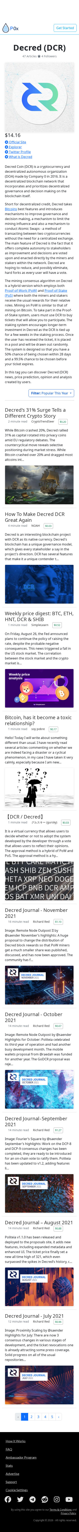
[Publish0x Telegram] (33, 1499)
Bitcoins (11, 209)
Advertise (12, 1474)
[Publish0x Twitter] (21, 1499)
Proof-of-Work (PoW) (21, 290)
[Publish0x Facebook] (8, 1499)
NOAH (36, 526)
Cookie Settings (17, 1490)
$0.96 (58, 1322)
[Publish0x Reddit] (45, 1499)
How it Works (16, 1441)
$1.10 (58, 922)
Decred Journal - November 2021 (36, 913)
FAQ (9, 1449)
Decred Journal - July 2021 (34, 1315)
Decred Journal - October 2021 (33, 1017)
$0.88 (58, 1228)
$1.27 (58, 1130)
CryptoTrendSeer (43, 421)
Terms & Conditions (61, 1509)
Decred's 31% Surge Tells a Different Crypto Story (35, 412)
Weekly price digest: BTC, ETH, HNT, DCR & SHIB (39, 616)
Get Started (65, 28)
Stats (9, 1465)
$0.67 (58, 1026)
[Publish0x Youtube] (70, 1499)
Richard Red (41, 922)
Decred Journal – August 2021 (39, 1222)
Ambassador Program (21, 1457)
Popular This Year (50, 393)
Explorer (15, 147)
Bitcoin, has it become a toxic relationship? (38, 720)
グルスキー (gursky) (44, 822)
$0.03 (48, 526)
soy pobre (38, 729)
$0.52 (57, 625)
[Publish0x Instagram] (57, 1499)
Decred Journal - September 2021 (36, 1121)
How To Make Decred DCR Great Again (35, 517)
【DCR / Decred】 (25, 816)
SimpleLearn (40, 625)
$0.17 (53, 729)
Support (11, 1482)
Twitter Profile (19, 152)
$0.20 (63, 422)
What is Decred (20, 157)
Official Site (17, 142)
